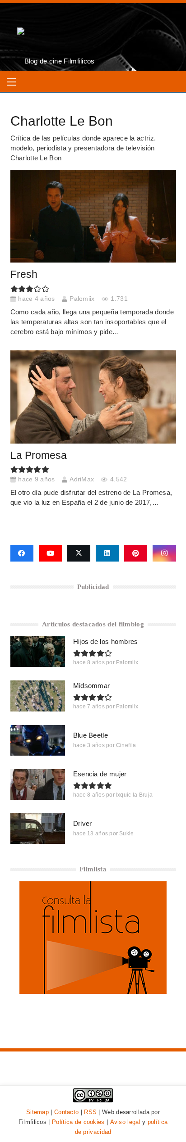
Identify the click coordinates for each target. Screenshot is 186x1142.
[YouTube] (50, 553)
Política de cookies (78, 1122)
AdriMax (82, 479)
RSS (90, 1112)
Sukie (126, 833)
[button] (11, 81)
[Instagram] (164, 553)
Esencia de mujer (100, 774)
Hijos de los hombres (105, 641)
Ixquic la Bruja (134, 795)
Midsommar (91, 685)
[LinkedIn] (107, 553)
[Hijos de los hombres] (37, 651)
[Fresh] (93, 216)
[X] (78, 553)
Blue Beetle (90, 735)
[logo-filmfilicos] (56, 36)
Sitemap (37, 1112)
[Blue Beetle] (37, 740)
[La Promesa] (93, 396)
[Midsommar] (37, 695)
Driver (82, 823)
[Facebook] (21, 553)
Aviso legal (125, 1122)
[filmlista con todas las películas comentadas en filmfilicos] (93, 991)
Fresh (23, 274)
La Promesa (38, 455)
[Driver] (37, 828)
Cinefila (126, 745)
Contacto (66, 1112)
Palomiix (82, 298)
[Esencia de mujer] (37, 784)
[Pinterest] (135, 553)
